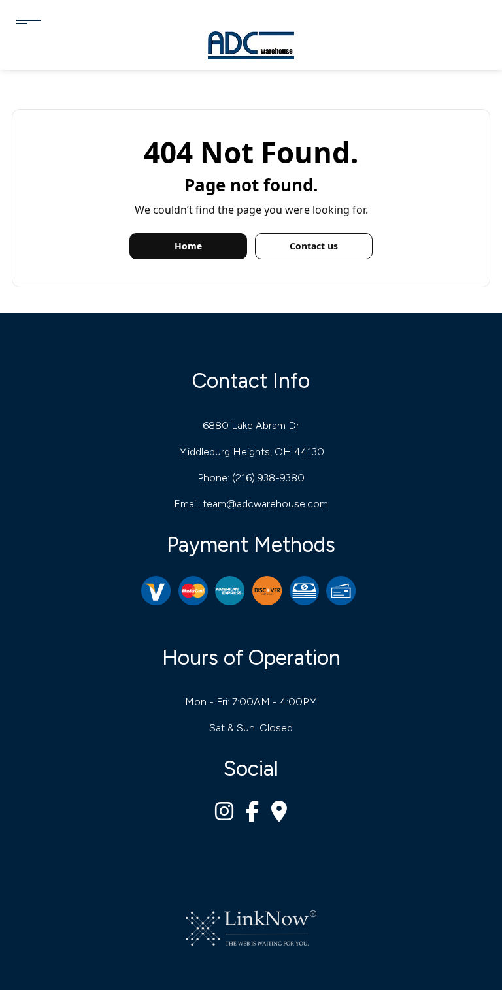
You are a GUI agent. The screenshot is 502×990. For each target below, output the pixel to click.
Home (188, 246)
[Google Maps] (279, 815)
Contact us (314, 246)
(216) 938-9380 (268, 477)
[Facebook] (252, 815)
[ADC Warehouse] (251, 45)
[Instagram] (224, 815)
